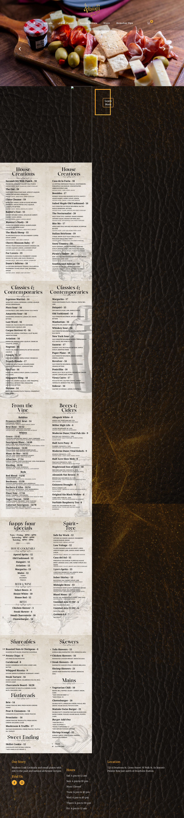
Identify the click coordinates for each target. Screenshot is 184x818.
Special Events (88, 23)
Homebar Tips (124, 23)
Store (106, 23)
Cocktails (47, 23)
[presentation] (19, 48)
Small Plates (66, 23)
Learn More (108, 103)
